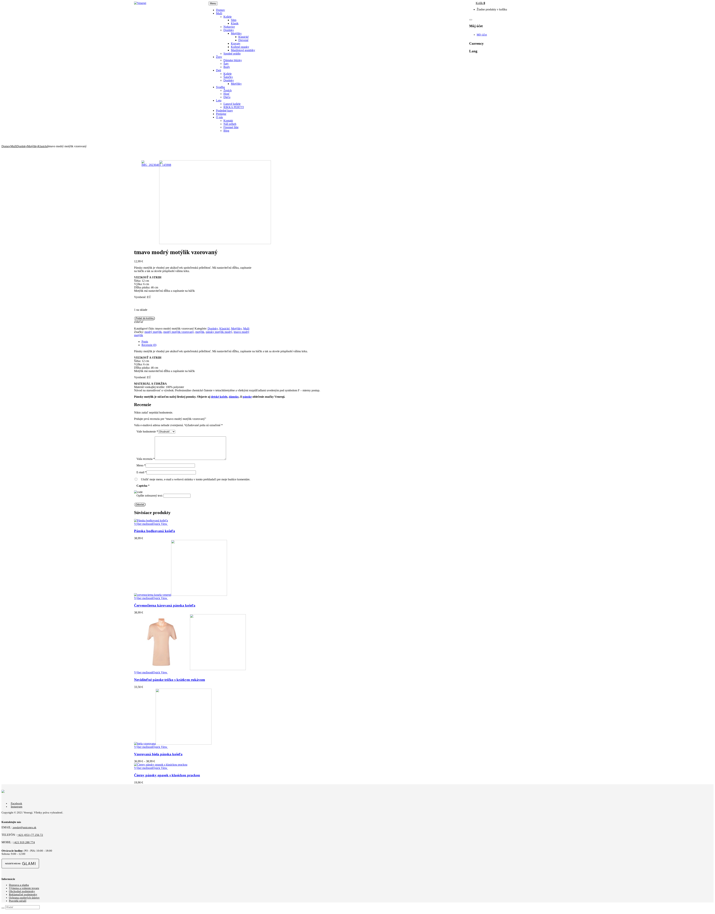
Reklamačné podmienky (23, 894)
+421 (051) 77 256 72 (30, 834)
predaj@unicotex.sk (24, 827)
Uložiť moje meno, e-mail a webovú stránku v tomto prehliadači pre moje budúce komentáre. (195, 479)
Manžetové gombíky (243, 50)
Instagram (16, 806)
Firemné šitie (231, 127)
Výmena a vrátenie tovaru (24, 888)
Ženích (227, 90)
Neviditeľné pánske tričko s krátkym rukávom (169, 680)
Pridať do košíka (144, 318)
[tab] (361, 341)
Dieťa (226, 97)
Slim (233, 20)
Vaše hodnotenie (147, 431)
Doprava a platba (19, 884)
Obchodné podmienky (22, 891)
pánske (247, 396)
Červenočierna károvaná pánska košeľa (164, 605)
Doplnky (228, 30)
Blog (226, 130)
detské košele (219, 396)
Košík (480, 3)
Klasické (243, 36)
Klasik (235, 23)
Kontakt (228, 120)
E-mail (141, 472)
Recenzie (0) (149, 344)
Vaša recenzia (145, 458)
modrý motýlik (153, 331)
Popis (145, 341)
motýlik (199, 331)
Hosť (226, 93)
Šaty (226, 63)
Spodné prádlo (232, 53)
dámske (234, 396)
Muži (13, 146)
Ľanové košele (232, 103)
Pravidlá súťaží (17, 900)
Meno (141, 465)
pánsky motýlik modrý (219, 331)
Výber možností (143, 523)
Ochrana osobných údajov (24, 897)
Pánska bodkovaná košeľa (154, 531)
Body (226, 67)
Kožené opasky (240, 46)
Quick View (160, 523)
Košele (227, 16)
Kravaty (235, 43)
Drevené (243, 40)
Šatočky (228, 77)
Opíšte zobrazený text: (149, 495)
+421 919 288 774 (24, 842)
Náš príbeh (229, 123)
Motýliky (236, 33)
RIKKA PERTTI (233, 107)
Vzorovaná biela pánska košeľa (158, 754)
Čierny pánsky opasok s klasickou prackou (167, 775)
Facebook (16, 803)
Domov (5, 146)
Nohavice (229, 26)
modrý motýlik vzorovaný (178, 331)
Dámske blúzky (232, 60)
